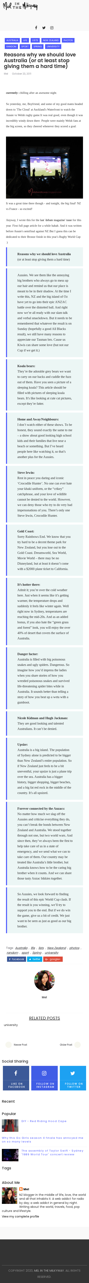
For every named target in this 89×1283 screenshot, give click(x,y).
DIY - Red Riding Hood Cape (44, 1121)
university (53, 46)
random (11, 46)
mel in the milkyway (49, 1271)
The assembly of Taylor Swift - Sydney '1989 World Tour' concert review (53, 1152)
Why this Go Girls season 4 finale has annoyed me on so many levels (43, 1140)
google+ (55, 959)
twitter (36, 959)
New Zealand (51, 40)
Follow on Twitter (74, 1085)
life (25, 40)
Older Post (66, 1044)
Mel (6, 73)
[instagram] (52, 28)
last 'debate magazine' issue (56, 220)
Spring (38, 46)
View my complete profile (20, 1216)
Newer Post (20, 1044)
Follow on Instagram (45, 1085)
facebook (17, 959)
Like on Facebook (16, 1085)
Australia (12, 40)
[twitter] (44, 28)
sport (25, 46)
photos (68, 40)
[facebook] (36, 28)
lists (35, 40)
